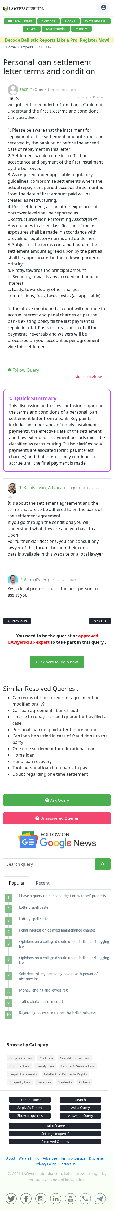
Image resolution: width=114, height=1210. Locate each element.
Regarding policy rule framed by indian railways (57, 1013)
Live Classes (22, 21)
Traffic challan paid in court (41, 1002)
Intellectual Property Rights (65, 1074)
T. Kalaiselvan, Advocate (43, 488)
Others (84, 1082)
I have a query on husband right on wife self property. (63, 896)
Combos (48, 21)
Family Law (45, 1066)
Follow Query (25, 370)
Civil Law (46, 1058)
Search (80, 1099)
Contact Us (67, 1164)
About (10, 1158)
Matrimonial (55, 28)
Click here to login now (57, 661)
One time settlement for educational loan (53, 749)
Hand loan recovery (32, 761)
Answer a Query (80, 1115)
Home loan (23, 755)
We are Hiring (29, 1158)
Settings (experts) (55, 1133)
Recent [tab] (43, 883)
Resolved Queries (55, 1141)
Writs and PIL (95, 21)
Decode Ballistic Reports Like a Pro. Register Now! (57, 40)
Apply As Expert (29, 1107)
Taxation (44, 1082)
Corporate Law (21, 1058)
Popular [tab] (17, 883)
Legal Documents (23, 1074)
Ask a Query (80, 1107)
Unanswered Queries (59, 818)
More (80, 28)
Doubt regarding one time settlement (50, 774)
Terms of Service (73, 1158)
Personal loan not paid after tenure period (55, 729)
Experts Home (30, 1099)
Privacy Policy (46, 1164)
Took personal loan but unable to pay (49, 768)
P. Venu (27, 579)
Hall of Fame (55, 1125)
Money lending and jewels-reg (43, 990)
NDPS (31, 28)
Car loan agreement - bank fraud (45, 710)
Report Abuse (91, 376)
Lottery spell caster (34, 907)
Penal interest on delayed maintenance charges (57, 930)
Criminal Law (19, 1066)
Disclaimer (97, 1158)
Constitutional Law (75, 1058)
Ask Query (59, 800)
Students (65, 1082)
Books (70, 21)
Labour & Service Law (77, 1066)
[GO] (103, 864)
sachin (25, 89)
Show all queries (30, 1115)
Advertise (50, 1158)
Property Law (19, 1082)
